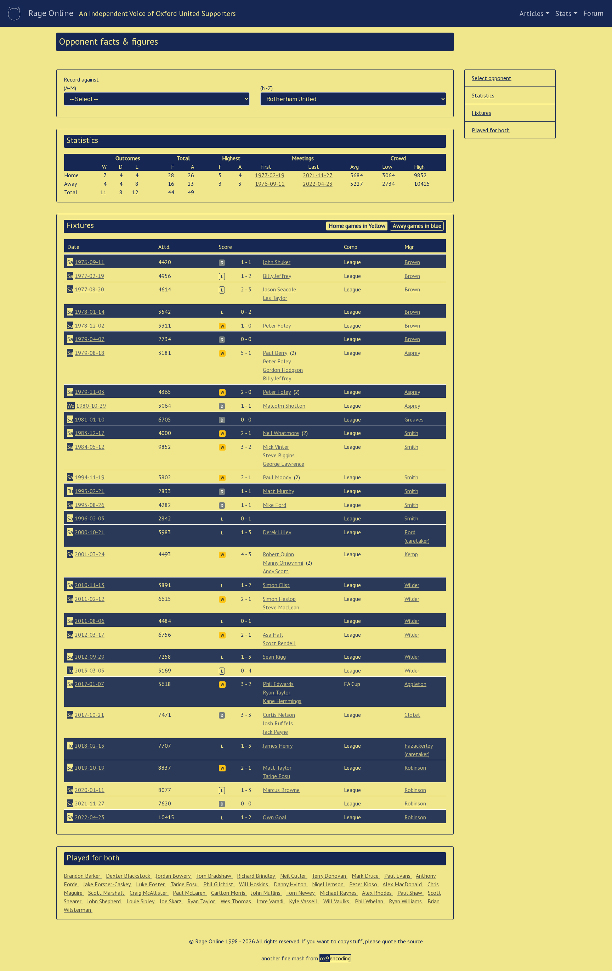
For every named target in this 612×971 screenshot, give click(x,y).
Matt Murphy (278, 491)
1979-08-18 (89, 352)
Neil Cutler (293, 875)
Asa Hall (273, 634)
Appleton (415, 683)
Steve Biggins (279, 455)
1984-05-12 (89, 446)
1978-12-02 (89, 325)
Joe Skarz (171, 901)
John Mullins (266, 892)
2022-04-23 (318, 183)
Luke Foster (151, 884)
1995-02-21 (89, 491)
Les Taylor (275, 297)
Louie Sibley (140, 901)
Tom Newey (301, 892)
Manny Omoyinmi (283, 562)
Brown (412, 262)
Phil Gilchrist (219, 884)
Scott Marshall (106, 892)
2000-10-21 (89, 532)
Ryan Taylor (276, 692)
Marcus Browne (281, 789)
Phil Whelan (370, 901)
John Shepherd (104, 901)
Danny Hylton (291, 884)
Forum (593, 13)
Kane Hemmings (282, 700)
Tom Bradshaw (214, 875)
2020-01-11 (89, 789)
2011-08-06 (89, 620)
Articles (532, 13)
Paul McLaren (190, 892)
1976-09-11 (270, 183)
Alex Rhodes (377, 892)
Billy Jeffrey (277, 275)
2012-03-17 (89, 634)
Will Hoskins (254, 884)
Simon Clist (276, 584)
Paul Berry (275, 352)
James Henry (278, 745)
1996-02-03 (89, 518)
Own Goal (275, 817)
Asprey (412, 352)
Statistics (483, 95)
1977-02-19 (269, 175)
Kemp (411, 554)
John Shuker (276, 262)
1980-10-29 (91, 405)
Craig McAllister (149, 892)
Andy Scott (276, 571)
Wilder (411, 584)
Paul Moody (277, 477)
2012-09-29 (89, 656)
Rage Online (50, 12)
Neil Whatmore (281, 432)
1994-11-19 (89, 477)
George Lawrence (283, 463)
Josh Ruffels (278, 723)
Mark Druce (366, 875)
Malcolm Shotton (284, 405)
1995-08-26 (89, 504)
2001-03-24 (89, 554)
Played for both (491, 130)
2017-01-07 (89, 683)
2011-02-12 (89, 598)
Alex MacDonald (402, 884)
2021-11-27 (318, 175)
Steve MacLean (281, 607)
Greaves (414, 419)
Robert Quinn (278, 554)
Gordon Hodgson (283, 369)
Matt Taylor (277, 767)
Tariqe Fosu (276, 776)
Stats (563, 13)
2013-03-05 (89, 670)
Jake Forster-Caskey (107, 884)
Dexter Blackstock (129, 875)
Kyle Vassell (304, 901)
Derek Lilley (277, 532)
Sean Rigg (274, 656)
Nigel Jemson (328, 884)
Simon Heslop (279, 598)
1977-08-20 (89, 289)
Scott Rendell (279, 643)
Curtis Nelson (279, 714)
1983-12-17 (89, 432)
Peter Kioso (364, 884)
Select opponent (491, 78)
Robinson (415, 767)
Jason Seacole (279, 289)
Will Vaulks (337, 901)
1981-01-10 (89, 419)
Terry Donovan (329, 875)
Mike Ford (274, 504)
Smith (411, 432)
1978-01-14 (89, 311)
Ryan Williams (406, 901)
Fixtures (481, 112)
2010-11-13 (89, 584)
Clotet (412, 714)
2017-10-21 (89, 714)
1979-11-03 (89, 391)
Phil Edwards (278, 683)
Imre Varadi (271, 901)
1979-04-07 (89, 338)
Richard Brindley (256, 875)
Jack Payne (275, 731)
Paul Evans (398, 875)
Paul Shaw (410, 892)
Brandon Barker (83, 875)
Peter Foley (277, 325)
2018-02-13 (89, 745)
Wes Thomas (237, 901)
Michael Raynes (339, 892)
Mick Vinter (276, 446)
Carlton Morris (229, 892)
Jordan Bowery (174, 875)
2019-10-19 (89, 767)
